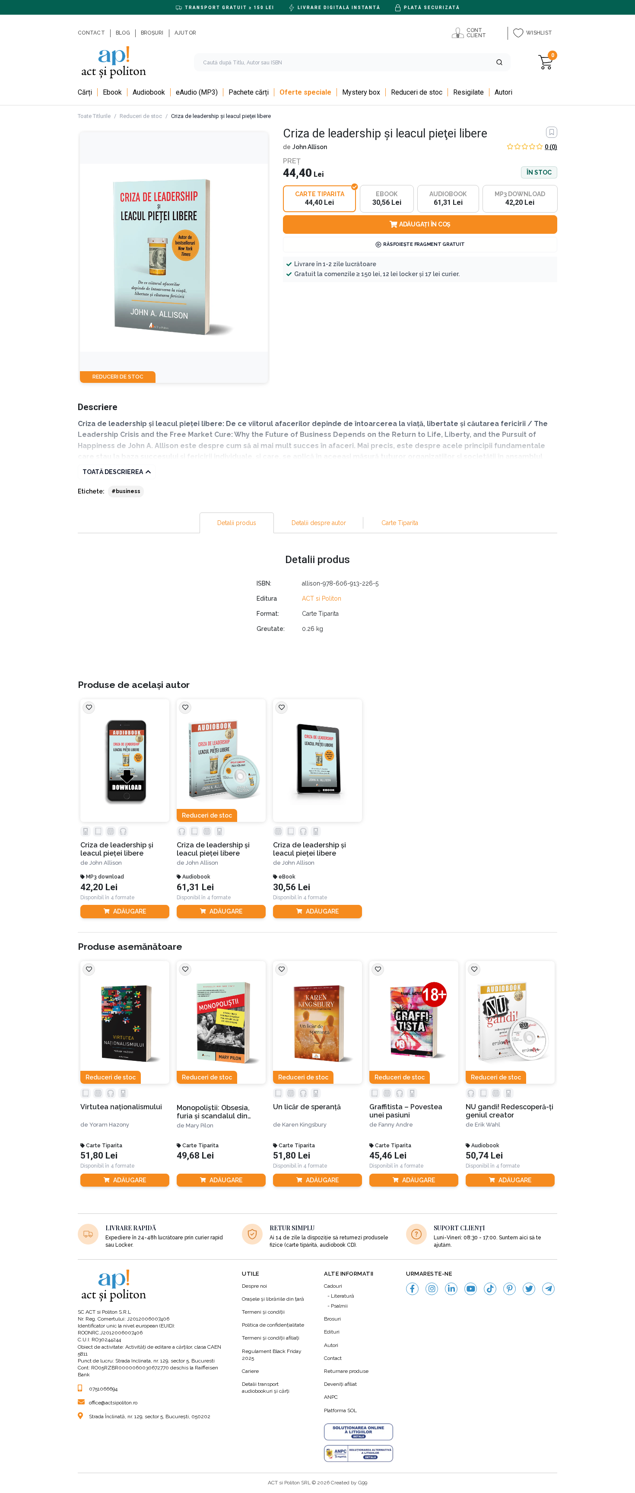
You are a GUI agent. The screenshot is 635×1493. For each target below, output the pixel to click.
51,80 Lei (98, 1155)
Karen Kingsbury (304, 1124)
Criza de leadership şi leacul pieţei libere (116, 849)
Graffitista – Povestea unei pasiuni (405, 1111)
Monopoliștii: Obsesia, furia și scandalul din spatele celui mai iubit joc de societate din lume (220, 1112)
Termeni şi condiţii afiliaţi (270, 1338)
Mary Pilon (199, 1125)
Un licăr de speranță (307, 1107)
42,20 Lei (98, 887)
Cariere (250, 1371)
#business (125, 491)
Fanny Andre (395, 1124)
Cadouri (333, 1286)
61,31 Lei (195, 887)
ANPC (331, 1397)
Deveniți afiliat (340, 1384)
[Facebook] (412, 1289)
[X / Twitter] (529, 1289)
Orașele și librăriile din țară (273, 1299)
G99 (362, 1483)
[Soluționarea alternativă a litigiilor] (358, 1453)
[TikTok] (490, 1289)
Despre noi (254, 1286)
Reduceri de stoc (141, 116)
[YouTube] (470, 1289)
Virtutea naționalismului (121, 1107)
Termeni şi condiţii (263, 1312)
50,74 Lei (484, 1155)
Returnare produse (346, 1371)
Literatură (342, 1296)
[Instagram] (431, 1289)
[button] (499, 62)
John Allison (309, 146)
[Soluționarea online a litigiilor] (358, 1432)
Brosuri (332, 1319)
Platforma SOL (340, 1410)
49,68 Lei (195, 1155)
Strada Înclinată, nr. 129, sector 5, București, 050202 (149, 1416)
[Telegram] (548, 1289)
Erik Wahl (487, 1124)
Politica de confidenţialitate (273, 1325)
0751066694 (103, 1389)
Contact (333, 1358)
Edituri (332, 1332)
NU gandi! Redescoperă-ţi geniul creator (509, 1111)
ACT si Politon (321, 598)
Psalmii (339, 1306)
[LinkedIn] (451, 1289)
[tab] (237, 523)
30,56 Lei (291, 887)
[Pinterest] (509, 1289)
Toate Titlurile (94, 116)
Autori (331, 1345)
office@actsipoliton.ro (113, 1403)
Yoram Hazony (109, 1124)
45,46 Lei (387, 1155)
